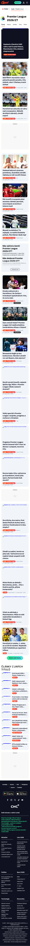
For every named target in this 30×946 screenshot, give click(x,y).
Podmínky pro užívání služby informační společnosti (15, 934)
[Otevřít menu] (27, 2)
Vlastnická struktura (20, 937)
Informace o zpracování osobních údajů (12, 935)
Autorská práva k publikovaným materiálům (15, 932)
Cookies (24, 935)
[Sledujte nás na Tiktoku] (18, 800)
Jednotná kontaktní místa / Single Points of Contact (15, 939)
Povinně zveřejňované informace (18, 941)
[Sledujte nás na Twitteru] (15, 800)
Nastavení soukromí (9, 937)
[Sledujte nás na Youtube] (22, 800)
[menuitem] (6, 9)
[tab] (3, 24)
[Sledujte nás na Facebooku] (7, 800)
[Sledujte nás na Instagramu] (11, 800)
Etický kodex (7, 941)
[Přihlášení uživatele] (23, 2)
